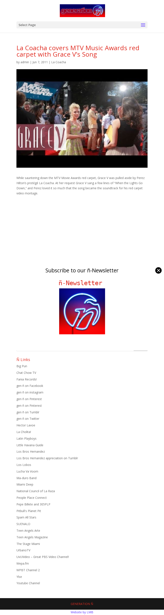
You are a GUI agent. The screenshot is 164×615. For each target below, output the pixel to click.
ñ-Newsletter (82, 283)
